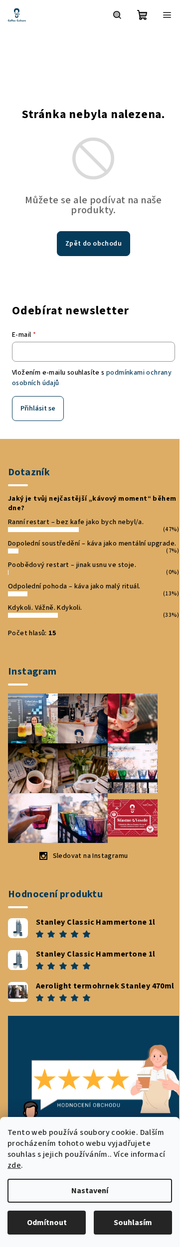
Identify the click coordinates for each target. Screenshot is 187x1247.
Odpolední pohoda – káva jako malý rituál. (74, 586)
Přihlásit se (37, 409)
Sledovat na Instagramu (90, 856)
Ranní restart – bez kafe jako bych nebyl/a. (76, 522)
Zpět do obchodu (93, 244)
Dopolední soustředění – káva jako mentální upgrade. (92, 544)
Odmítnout (47, 1222)
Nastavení (89, 1190)
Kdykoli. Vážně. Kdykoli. (45, 608)
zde (14, 1165)
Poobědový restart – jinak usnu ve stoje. (72, 565)
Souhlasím (133, 1222)
